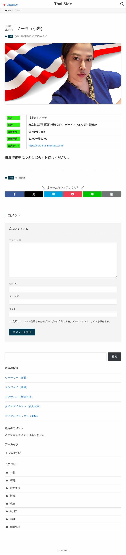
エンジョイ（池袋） (17, 387)
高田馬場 (15, 526)
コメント (15, 240)
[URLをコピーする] (111, 194)
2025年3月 (15, 452)
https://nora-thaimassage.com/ (46, 145)
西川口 (14, 511)
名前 (13, 283)
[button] (14, 194)
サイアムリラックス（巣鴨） (22, 416)
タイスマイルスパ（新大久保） (23, 406)
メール (14, 296)
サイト (12, 309)
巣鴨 (12, 480)
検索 (114, 356)
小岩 (10, 36)
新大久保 (15, 488)
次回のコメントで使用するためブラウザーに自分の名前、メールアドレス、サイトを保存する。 (61, 321)
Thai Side (63, 4)
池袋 (12, 503)
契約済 (22, 178)
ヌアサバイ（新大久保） (19, 396)
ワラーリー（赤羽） (17, 377)
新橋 (12, 495)
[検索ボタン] (122, 4)
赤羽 (12, 519)
